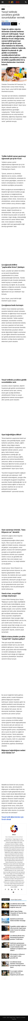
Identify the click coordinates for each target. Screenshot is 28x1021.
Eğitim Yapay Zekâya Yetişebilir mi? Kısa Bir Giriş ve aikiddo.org (18, 913)
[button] (2, 2)
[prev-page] (3, 979)
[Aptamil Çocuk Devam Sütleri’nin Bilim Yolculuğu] (5, 920)
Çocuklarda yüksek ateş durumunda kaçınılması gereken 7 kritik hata (17, 937)
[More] (19, 23)
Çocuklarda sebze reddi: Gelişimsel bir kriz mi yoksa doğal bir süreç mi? (18, 905)
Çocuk (8, 6)
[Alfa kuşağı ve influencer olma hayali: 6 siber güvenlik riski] (5, 956)
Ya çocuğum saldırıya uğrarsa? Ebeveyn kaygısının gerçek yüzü (17, 972)
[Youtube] (14, 892)
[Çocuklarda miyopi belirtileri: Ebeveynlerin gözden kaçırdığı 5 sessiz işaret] (5, 963)
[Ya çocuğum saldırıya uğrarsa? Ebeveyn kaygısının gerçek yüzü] (5, 973)
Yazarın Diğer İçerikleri (16, 899)
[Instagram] (9, 890)
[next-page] (5, 979)
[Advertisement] (14, 139)
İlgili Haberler (5, 899)
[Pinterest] (15, 890)
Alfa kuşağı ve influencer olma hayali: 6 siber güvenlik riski (17, 956)
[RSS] (19, 890)
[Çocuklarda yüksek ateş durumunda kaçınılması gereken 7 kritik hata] (5, 938)
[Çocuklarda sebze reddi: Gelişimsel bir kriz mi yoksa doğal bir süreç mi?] (5, 905)
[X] (22, 890)
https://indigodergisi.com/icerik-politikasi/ (14, 836)
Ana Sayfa (4, 6)
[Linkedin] (12, 890)
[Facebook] (6, 890)
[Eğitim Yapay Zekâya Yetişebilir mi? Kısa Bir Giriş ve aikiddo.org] (5, 913)
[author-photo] (14, 832)
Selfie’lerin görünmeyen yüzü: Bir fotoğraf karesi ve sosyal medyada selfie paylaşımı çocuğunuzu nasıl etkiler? (18, 946)
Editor (7, 21)
